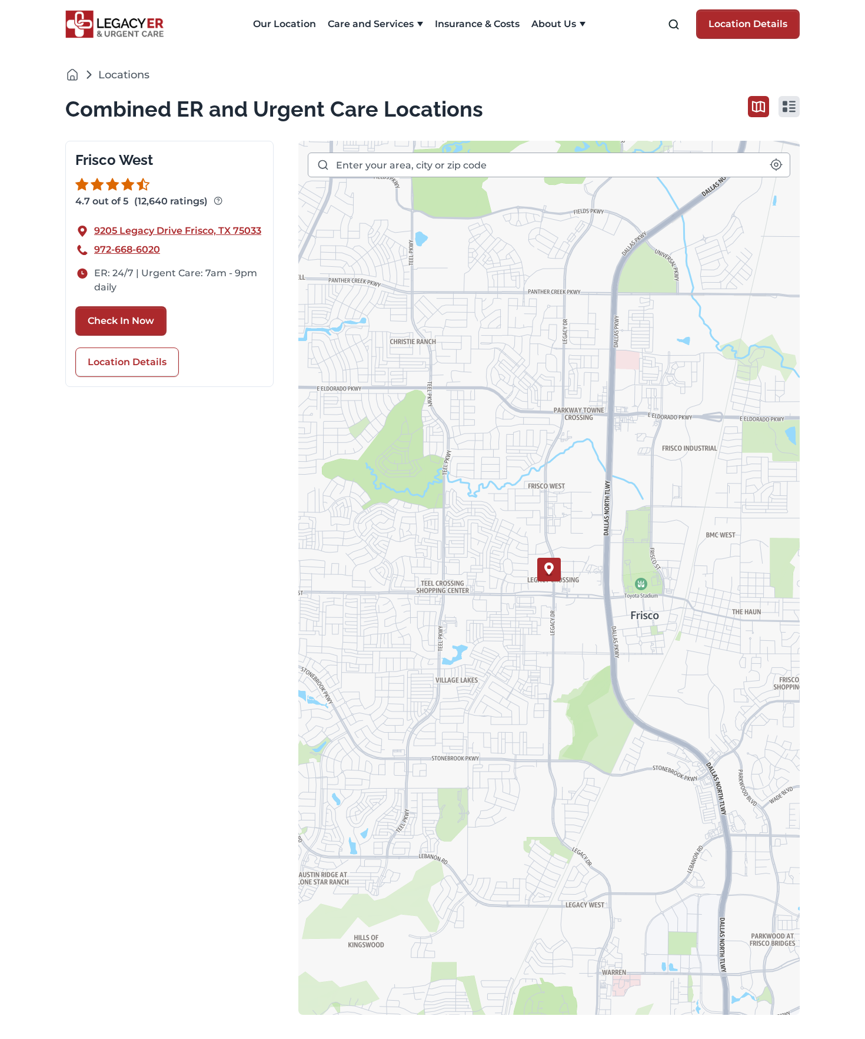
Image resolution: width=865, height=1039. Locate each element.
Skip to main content (55, 9)
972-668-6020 (127, 249)
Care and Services (371, 23)
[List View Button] (789, 106)
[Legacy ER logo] (121, 24)
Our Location (284, 23)
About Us (553, 23)
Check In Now (121, 320)
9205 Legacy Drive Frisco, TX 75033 (177, 230)
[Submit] (322, 165)
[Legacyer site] (72, 74)
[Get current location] (776, 164)
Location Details (747, 23)
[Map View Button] (758, 106)
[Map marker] (549, 569)
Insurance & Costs (477, 23)
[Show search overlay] (674, 24)
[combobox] (549, 165)
